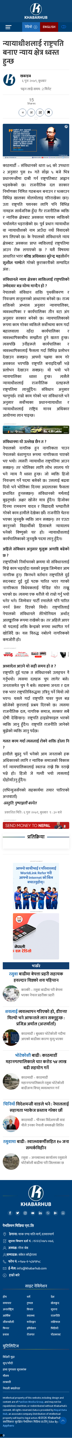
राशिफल (55, 1322)
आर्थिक (7, 1315)
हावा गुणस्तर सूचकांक (14, 1369)
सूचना (54, 1309)
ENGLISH (49, 27)
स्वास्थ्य (31, 1315)
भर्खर (36, 966)
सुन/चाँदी (8, 1363)
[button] (63, 1420)
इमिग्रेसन (31, 1328)
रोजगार (31, 1334)
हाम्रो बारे (14, 1275)
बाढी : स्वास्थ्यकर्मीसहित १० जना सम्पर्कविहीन (36, 1145)
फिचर (6, 1328)
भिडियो (54, 1328)
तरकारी (7, 1382)
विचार (30, 1309)
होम (5, 1296)
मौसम (6, 1375)
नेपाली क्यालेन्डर (11, 1388)
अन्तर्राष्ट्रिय (8, 1309)
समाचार (7, 1303)
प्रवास (6, 1334)
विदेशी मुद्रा (9, 1357)
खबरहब (25, 76)
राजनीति (55, 1315)
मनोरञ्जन (31, 1322)
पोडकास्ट (56, 1334)
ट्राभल (30, 1303)
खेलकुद (55, 1303)
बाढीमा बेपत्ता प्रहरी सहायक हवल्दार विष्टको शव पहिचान (36, 977)
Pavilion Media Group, (31, 1402)
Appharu (8, 1425)
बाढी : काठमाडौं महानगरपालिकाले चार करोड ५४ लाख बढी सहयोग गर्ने (36, 1062)
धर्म (28, 1296)
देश (52, 1296)
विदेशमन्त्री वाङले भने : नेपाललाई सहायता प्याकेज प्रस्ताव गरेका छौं (36, 1107)
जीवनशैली (8, 1322)
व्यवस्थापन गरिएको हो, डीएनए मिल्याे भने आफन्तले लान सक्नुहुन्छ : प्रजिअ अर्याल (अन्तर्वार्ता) (36, 1018)
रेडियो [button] (29, 27)
